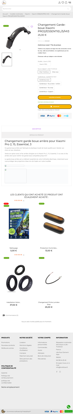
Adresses (41, 353)
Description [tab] (36, 129)
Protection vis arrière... (48, 248)
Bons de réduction (44, 356)
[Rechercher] (68, 8)
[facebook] (57, 371)
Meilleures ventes (7, 348)
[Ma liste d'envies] (63, 2)
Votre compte (44, 338)
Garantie (4, 373)
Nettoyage (14, 248)
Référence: (41, 41)
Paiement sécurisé (26, 356)
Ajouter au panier (55, 97)
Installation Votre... (14, 302)
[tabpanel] (18, 37)
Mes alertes (42, 359)
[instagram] (60, 371)
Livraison (23, 342)
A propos (23, 353)
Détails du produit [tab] (37, 135)
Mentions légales (26, 345)
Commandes (42, 347)
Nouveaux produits (8, 345)
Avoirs (40, 350)
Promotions (5, 342)
